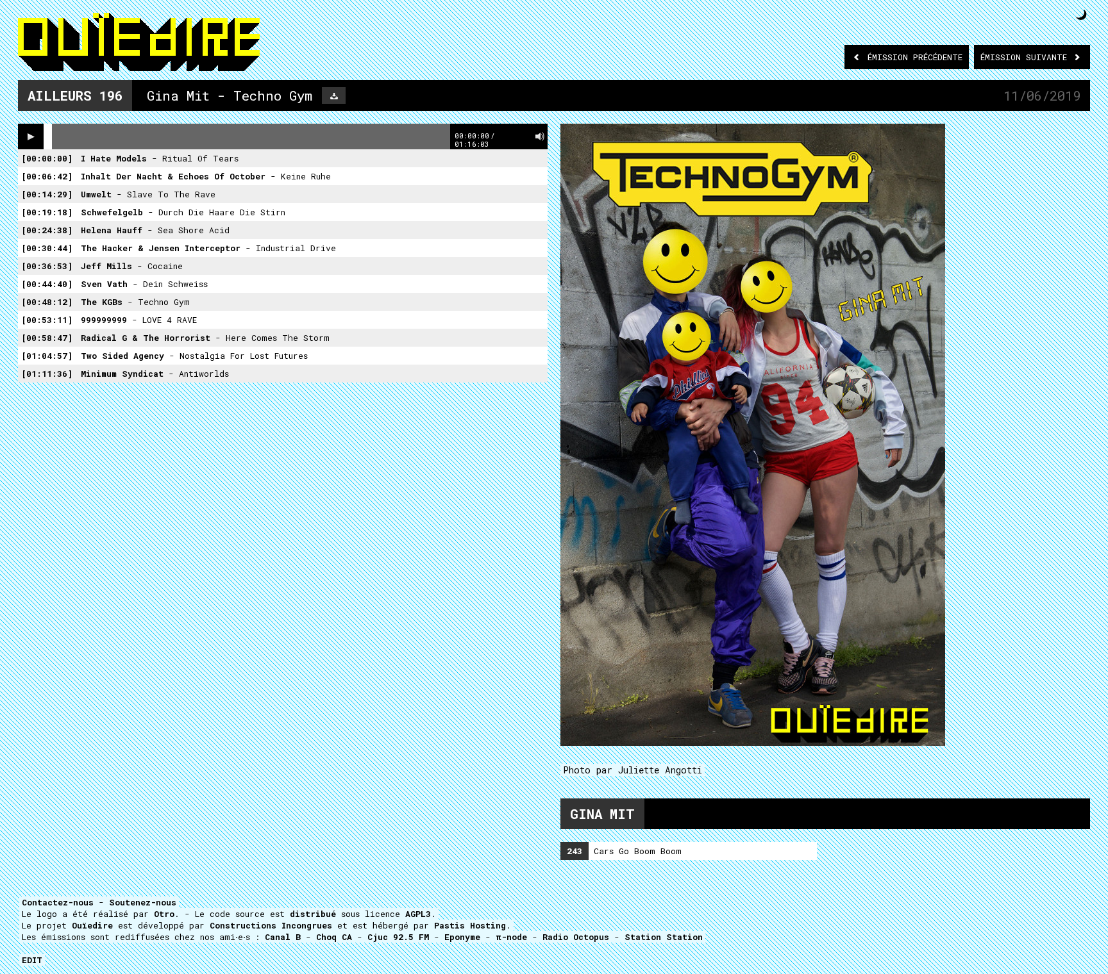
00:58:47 (46, 337)
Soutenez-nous (142, 902)
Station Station (664, 937)
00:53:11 (46, 320)
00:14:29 (46, 194)
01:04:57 (46, 355)
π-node (511, 937)
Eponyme (462, 937)
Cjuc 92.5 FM (398, 937)
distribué (313, 914)
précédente (915, 57)
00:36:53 (46, 266)
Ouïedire (92, 925)
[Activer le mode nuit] (1081, 14)
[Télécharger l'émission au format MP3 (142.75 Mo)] (334, 95)
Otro (164, 914)
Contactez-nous (58, 902)
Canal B (283, 937)
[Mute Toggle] (540, 136)
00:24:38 (46, 230)
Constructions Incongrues (271, 925)
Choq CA (334, 937)
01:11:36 (46, 373)
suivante (1026, 57)
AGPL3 (418, 914)
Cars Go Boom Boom (624, 851)
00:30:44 (46, 248)
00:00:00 (46, 158)
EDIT (32, 960)
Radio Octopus (575, 937)
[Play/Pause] (31, 136)
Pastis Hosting (470, 925)
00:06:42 (46, 176)
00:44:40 (46, 284)
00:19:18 (46, 212)
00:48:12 (46, 302)
